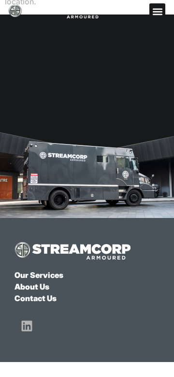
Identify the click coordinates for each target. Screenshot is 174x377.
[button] (157, 11)
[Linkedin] (26, 326)
